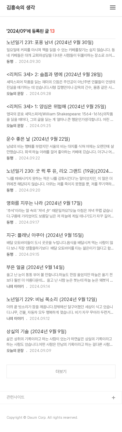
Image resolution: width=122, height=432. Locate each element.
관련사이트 (15, 397)
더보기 (61, 371)
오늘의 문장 (15, 93)
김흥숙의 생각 (21, 8)
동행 (10, 61)
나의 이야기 (15, 286)
